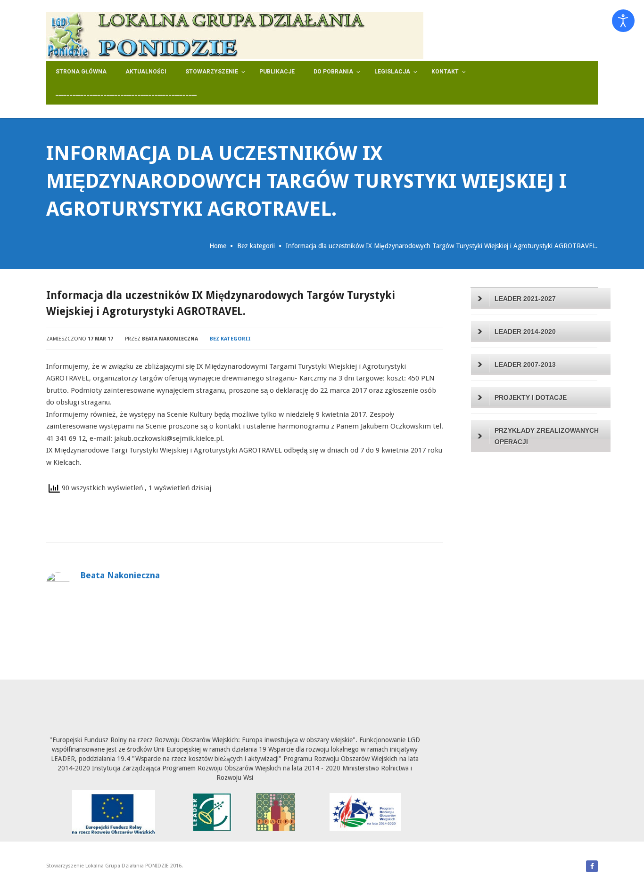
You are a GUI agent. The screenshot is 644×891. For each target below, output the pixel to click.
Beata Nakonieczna (170, 339)
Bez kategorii (256, 246)
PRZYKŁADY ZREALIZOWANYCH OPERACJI (547, 436)
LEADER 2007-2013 (525, 364)
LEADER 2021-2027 (525, 298)
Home (217, 246)
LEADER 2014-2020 (525, 331)
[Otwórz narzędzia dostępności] (623, 20)
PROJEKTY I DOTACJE (531, 397)
